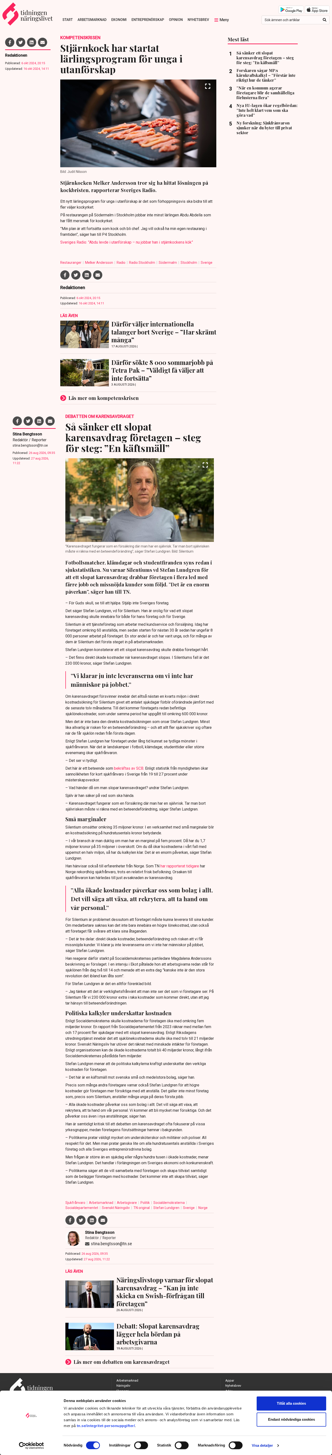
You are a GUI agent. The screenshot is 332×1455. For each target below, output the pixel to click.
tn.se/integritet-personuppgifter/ (106, 1426)
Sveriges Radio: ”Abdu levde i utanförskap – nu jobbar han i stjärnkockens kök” (126, 242)
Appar (229, 1380)
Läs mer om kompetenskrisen (104, 398)
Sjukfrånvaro (75, 1203)
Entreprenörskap (147, 20)
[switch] (141, 1445)
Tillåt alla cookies (291, 1403)
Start (67, 20)
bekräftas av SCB (128, 768)
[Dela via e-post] (42, 42)
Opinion (176, 20)
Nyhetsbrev (198, 20)
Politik (145, 1203)
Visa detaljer (262, 1445)
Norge (203, 1208)
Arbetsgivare (127, 1203)
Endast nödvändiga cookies (291, 1419)
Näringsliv (123, 1385)
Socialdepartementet (82, 1208)
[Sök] (324, 20)
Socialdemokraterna (169, 1203)
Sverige (206, 263)
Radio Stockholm (142, 263)
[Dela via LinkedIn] (31, 42)
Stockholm (189, 263)
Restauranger (71, 263)
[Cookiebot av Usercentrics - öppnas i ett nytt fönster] (31, 1445)
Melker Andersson (99, 263)
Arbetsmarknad (92, 20)
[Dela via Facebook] (9, 42)
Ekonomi (119, 20)
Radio (121, 263)
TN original (141, 1208)
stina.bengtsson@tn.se (30, 445)
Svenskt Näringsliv (116, 1208)
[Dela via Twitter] (20, 42)
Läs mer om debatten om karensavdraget (122, 1361)
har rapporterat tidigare (179, 866)
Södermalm (168, 263)
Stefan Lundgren (166, 1208)
